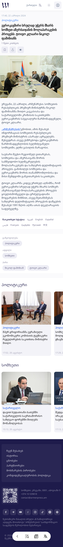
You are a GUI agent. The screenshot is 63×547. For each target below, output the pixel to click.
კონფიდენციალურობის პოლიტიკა (28, 475)
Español (49, 219)
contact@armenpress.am (34, 497)
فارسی (5, 224)
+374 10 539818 (29, 493)
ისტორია (12, 455)
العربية (30, 219)
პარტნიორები (15, 465)
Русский (36, 224)
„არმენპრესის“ (11, 129)
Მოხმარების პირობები (20, 470)
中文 (45, 224)
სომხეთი (10, 255)
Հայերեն (25, 224)
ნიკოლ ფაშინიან (14, 267)
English (39, 219)
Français (14, 224)
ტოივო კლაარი (38, 267)
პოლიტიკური (12, 243)
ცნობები (11, 460)
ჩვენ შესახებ (14, 450)
